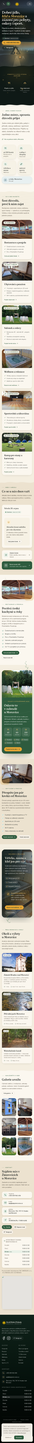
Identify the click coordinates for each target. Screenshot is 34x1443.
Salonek (4, 1354)
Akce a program (23, 1348)
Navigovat (9, 48)
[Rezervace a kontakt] (8, 4)
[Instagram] (9, 1338)
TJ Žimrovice (22, 1354)
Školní (18, 743)
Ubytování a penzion (14, 284)
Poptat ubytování (9, 300)
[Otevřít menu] (29, 4)
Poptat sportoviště (10, 427)
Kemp (3, 1360)
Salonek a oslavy (12, 328)
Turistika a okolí (23, 1351)
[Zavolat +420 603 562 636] (4, 4)
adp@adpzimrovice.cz (12, 1377)
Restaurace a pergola (15, 242)
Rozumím (19, 1437)
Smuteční (9, 743)
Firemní (26, 740)
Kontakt (21, 1363)
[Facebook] (4, 1338)
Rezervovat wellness (10, 385)
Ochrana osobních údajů (9, 1419)
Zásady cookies (24, 1419)
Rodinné (9, 740)
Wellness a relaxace (14, 371)
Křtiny (17, 740)
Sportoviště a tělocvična (16, 413)
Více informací (21, 1433)
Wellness (4, 1357)
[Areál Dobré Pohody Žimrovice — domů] (17, 4)
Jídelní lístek (22, 1357)
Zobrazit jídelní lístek (10, 256)
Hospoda (4, 1348)
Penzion (4, 1351)
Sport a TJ (5, 1363)
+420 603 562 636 (12, 43)
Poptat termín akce (10, 343)
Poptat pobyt (8, 472)
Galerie (21, 1360)
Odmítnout (8, 1437)
